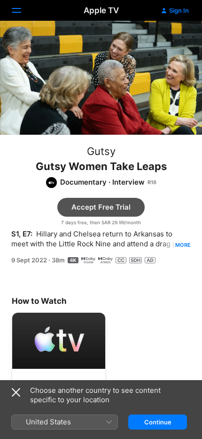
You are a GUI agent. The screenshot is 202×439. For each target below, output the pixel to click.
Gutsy (101, 151)
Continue (157, 422)
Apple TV (101, 10)
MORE (183, 245)
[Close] (16, 392)
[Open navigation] (22, 10)
